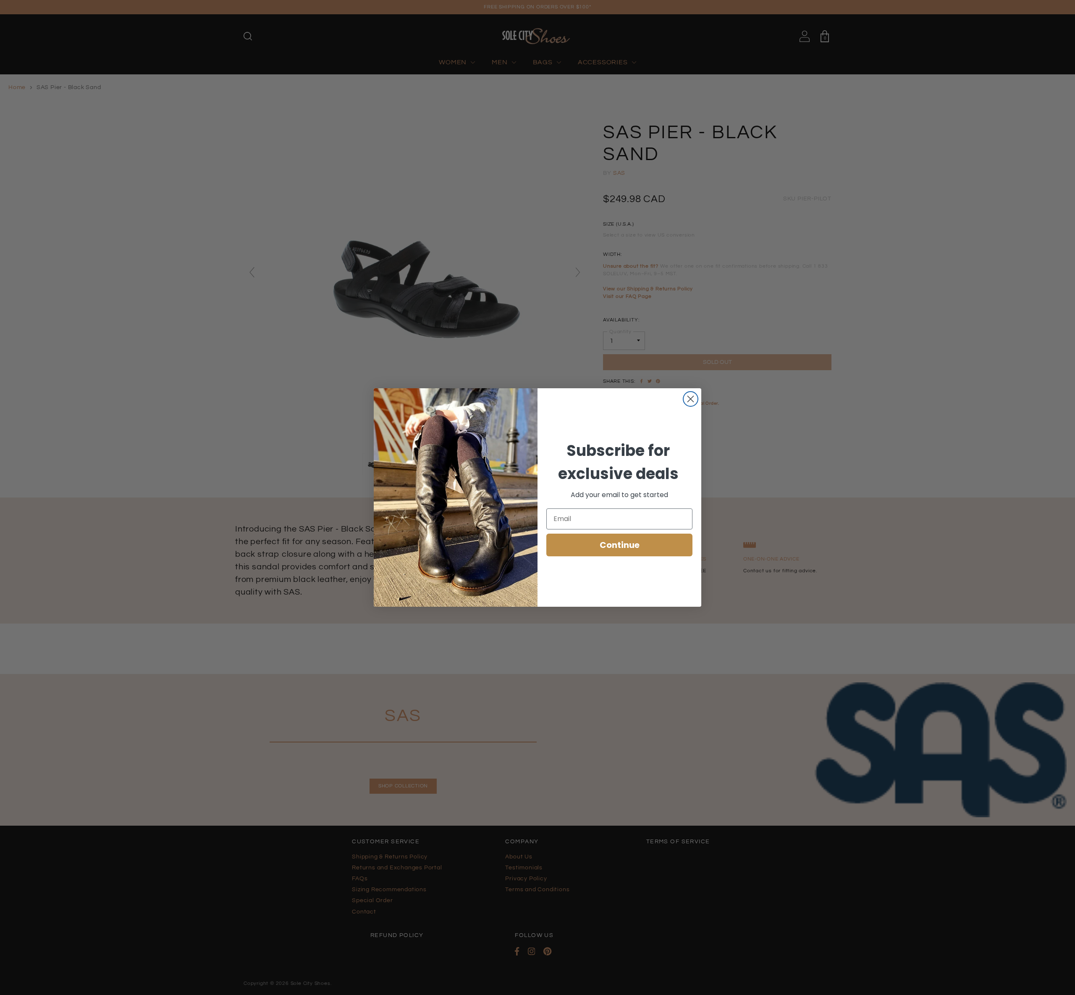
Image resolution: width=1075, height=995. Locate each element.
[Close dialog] (690, 399)
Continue (620, 545)
